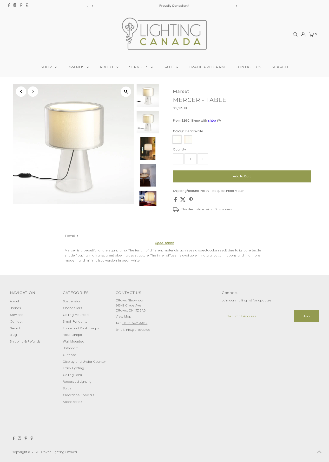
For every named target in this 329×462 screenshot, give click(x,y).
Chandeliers (72, 308)
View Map (123, 316)
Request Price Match (228, 190)
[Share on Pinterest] (191, 201)
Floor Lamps (72, 334)
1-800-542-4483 (134, 323)
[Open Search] (295, 34)
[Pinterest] (21, 6)
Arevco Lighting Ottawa (58, 452)
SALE (169, 67)
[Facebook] (9, 6)
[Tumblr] (27, 6)
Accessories (72, 402)
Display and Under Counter (84, 361)
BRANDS (76, 67)
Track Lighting (73, 368)
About (14, 301)
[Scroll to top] (319, 452)
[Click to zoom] (125, 91)
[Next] (236, 5)
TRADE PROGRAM (207, 67)
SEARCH (280, 67)
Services (16, 314)
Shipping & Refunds (25, 341)
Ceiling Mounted (76, 314)
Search (15, 328)
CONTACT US (248, 67)
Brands (15, 308)
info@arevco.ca (137, 329)
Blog (13, 334)
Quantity (179, 149)
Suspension (72, 301)
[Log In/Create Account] (303, 34)
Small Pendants (75, 321)
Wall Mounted (73, 341)
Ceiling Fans (72, 375)
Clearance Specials (78, 395)
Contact (16, 321)
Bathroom (71, 348)
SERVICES (139, 67)
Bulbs (67, 388)
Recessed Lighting (77, 381)
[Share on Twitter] (183, 201)
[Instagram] (15, 6)
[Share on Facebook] (176, 201)
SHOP (47, 67)
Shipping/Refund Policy (191, 190)
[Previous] (92, 5)
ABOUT (107, 67)
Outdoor (69, 355)
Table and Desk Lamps (81, 328)
